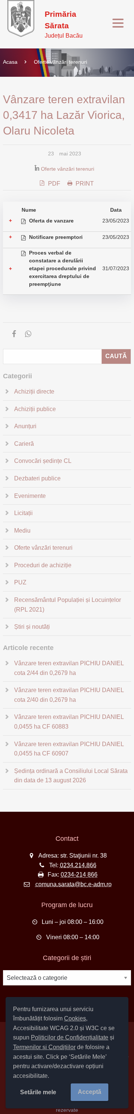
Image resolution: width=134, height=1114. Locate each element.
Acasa (10, 62)
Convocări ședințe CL (42, 461)
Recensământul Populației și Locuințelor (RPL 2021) (67, 605)
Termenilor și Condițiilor (44, 1047)
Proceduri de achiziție (42, 565)
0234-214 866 (79, 874)
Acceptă (89, 1092)
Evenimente (30, 496)
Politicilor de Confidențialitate (69, 1037)
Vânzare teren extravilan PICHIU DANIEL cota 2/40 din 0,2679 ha (69, 695)
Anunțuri (25, 426)
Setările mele (38, 1092)
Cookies (75, 1018)
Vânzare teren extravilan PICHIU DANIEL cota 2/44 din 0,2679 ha (69, 668)
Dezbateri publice (37, 478)
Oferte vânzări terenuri (60, 62)
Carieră (24, 444)
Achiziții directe (34, 391)
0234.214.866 (78, 865)
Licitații (23, 513)
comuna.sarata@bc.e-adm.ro (73, 884)
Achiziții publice (35, 409)
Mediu (22, 530)
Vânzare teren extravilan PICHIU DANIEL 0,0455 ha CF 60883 (69, 722)
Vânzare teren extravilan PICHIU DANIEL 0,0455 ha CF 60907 (69, 749)
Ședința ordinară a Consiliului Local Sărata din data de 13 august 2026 (71, 776)
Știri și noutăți (32, 627)
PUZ (20, 582)
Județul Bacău (64, 24)
